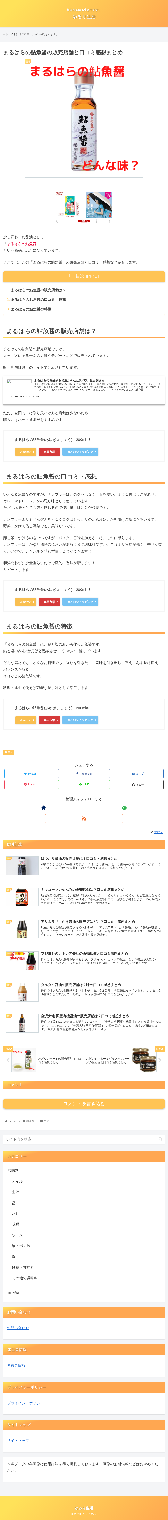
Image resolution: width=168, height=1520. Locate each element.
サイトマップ (18, 1441)
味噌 (15, 1224)
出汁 (15, 1192)
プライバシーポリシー (25, 1403)
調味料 (13, 1171)
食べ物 (13, 1293)
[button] (160, 1139)
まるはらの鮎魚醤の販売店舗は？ (38, 290)
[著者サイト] (43, 807)
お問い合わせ (18, 1328)
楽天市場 (49, 451)
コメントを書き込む (84, 1103)
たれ (15, 1214)
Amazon (26, 451)
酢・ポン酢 (21, 1246)
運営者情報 (16, 1366)
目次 (80, 275)
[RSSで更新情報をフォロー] (84, 818)
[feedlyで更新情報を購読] (124, 807)
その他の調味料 (25, 1278)
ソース (17, 1235)
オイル (17, 1181)
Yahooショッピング (80, 451)
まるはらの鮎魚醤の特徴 (31, 309)
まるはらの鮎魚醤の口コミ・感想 (38, 300)
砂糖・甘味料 (23, 1267)
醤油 (10, 752)
